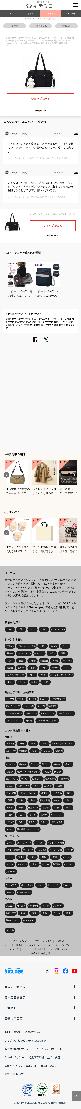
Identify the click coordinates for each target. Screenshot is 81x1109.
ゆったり (48, 786)
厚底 (68, 807)
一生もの (10, 822)
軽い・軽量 (11, 793)
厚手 (69, 793)
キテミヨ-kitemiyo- (15, 313)
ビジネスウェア (58, 699)
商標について (49, 1066)
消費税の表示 (33, 1032)
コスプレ (10, 930)
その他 (29, 720)
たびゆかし (40, 949)
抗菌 (34, 751)
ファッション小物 (14, 713)
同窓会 (10, 653)
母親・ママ (11, 913)
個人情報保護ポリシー (18, 1049)
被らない (58, 771)
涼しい (10, 771)
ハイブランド (57, 815)
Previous (6, 475)
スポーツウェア (47, 713)
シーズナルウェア (66, 713)
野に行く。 (66, 945)
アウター (21, 699)
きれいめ (46, 864)
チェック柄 (41, 850)
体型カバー (33, 807)
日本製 (10, 807)
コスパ (44, 822)
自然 (34, 864)
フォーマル (11, 871)
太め (36, 786)
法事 (46, 682)
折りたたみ (57, 793)
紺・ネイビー (53, 885)
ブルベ (21, 815)
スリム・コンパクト (28, 793)
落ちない (47, 771)
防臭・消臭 (11, 751)
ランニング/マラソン (15, 675)
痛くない (25, 779)
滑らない (23, 764)
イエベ (10, 815)
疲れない (57, 764)
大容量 (59, 786)
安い (21, 822)
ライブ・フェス (24, 653)
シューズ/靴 (28, 706)
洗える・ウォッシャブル (62, 743)
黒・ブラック (27, 885)
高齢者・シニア (13, 920)
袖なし (57, 800)
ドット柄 (69, 850)
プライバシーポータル (48, 1049)
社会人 (57, 913)
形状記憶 (59, 751)
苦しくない (11, 764)
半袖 (21, 800)
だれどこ (34, 941)
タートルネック (24, 843)
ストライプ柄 (55, 850)
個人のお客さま (15, 986)
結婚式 (34, 682)
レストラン (39, 653)
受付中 (14, 26)
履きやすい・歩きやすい (28, 771)
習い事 (21, 668)
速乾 (44, 743)
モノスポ (52, 945)
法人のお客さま (15, 997)
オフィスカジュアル (26, 646)
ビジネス (10, 646)
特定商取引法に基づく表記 (44, 1057)
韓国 (21, 807)
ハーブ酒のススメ (59, 949)
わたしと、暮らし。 (15, 945)
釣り (10, 682)
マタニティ (67, 660)
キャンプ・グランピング (61, 675)
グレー (40, 885)
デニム (10, 843)
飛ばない (46, 764)
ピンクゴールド (24, 892)
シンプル (10, 864)
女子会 (32, 660)
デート (65, 646)
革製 (44, 857)
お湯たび (59, 941)
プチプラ (32, 822)
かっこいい (69, 864)
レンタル (57, 807)
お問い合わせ (12, 1032)
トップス (10, 699)
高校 (63, 653)
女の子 (46, 913)
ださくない (37, 779)
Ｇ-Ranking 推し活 (40, 953)
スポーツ (55, 668)
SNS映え (10, 829)
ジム (66, 668)
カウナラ (14, 949)
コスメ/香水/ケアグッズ (47, 720)
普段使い (57, 864)
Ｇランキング (20, 941)
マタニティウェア (14, 720)
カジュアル (22, 864)
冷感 (22, 743)
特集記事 (66, 26)
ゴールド (10, 892)
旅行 (52, 653)
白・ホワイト (12, 885)
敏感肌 (46, 807)
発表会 (10, 668)
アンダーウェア (13, 706)
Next (74, 475)
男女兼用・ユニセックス (28, 829)
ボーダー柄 (28, 850)
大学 (10, 660)
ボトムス (32, 699)
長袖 (33, 800)
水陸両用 (23, 751)
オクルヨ (47, 941)
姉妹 (34, 913)
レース (10, 857)
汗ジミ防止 (46, 751)
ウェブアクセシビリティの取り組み (26, 1040)
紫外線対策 (50, 779)
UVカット (10, 743)
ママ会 (55, 660)
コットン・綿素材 (55, 843)
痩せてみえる (12, 779)
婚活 (21, 660)
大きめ (10, 786)
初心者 (46, 906)
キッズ (30, 13)
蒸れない (34, 764)
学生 (68, 913)
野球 (43, 675)
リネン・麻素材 (13, 850)
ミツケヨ (26, 949)
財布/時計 (52, 706)
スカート (44, 699)
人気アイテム (40, 26)
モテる (32, 815)
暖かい (68, 764)
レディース (50, 13)
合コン (54, 646)
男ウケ (44, 815)
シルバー (67, 885)
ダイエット (22, 682)
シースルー (39, 843)
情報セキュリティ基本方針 (20, 1066)
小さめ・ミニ (23, 786)
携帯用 (44, 793)
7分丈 (68, 800)
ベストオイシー (37, 945)
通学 (33, 668)
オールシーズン (58, 629)
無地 (55, 857)
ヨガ (32, 675)
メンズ (10, 13)
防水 (33, 743)
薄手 (10, 800)
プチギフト (58, 906)
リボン (32, 857)
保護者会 (44, 660)
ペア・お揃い (57, 822)
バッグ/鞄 (41, 706)
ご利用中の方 (14, 1018)
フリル (21, 857)
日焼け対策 (64, 779)
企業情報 (11, 1007)
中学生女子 (33, 906)
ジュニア (10, 906)
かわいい (66, 857)
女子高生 (21, 906)
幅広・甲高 (45, 800)
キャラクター (29, 920)
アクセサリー (31, 713)
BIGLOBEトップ (14, 1074)
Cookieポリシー (14, 1057)
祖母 (23, 913)
